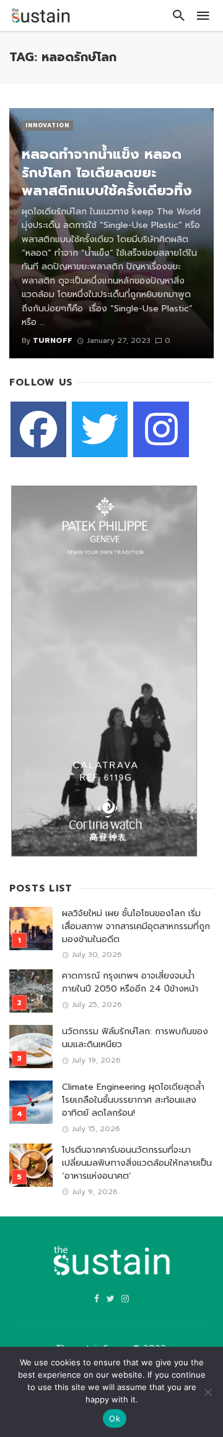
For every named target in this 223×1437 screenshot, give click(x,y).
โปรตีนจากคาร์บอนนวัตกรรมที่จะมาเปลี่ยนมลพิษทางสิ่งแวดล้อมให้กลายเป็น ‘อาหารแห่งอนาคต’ (137, 1163)
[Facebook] (38, 429)
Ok (114, 1418)
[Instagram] (161, 429)
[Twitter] (100, 429)
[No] (207, 1392)
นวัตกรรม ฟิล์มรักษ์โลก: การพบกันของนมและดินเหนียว (135, 1038)
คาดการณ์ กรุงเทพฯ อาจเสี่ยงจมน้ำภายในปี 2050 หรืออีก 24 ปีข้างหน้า (130, 982)
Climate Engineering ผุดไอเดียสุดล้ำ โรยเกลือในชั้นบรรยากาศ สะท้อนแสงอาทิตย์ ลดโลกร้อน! (133, 1100)
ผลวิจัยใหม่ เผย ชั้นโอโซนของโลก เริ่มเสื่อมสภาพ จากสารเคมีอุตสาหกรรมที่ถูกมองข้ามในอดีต (136, 926)
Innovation (47, 125)
